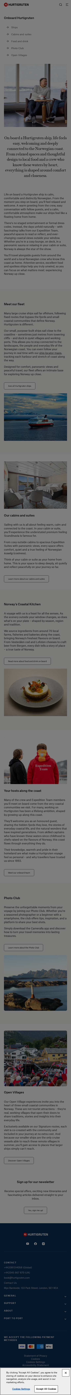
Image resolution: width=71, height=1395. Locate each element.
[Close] (65, 1372)
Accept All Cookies (46, 1388)
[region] (35, 1381)
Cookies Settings (21, 1388)
